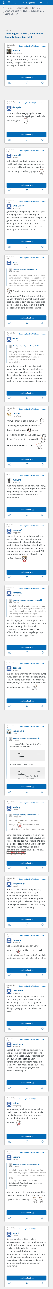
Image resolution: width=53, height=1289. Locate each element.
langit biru (17, 1044)
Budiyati (16, 479)
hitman (16, 50)
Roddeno (16, 667)
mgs (14, 262)
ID (47, 2)
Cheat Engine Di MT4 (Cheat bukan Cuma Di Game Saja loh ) (32, 46)
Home (9, 8)
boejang (16, 807)
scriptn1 (16, 1103)
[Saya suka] (10, 82)
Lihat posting (36, 269)
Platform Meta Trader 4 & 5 (27, 8)
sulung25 (16, 155)
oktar (15, 338)
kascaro (16, 413)
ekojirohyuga (19, 883)
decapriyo (17, 107)
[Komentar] (27, 82)
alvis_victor (18, 205)
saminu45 (17, 530)
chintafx (16, 940)
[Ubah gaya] (40, 2)
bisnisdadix (18, 731)
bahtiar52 (17, 592)
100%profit (17, 990)
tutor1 (15, 1233)
